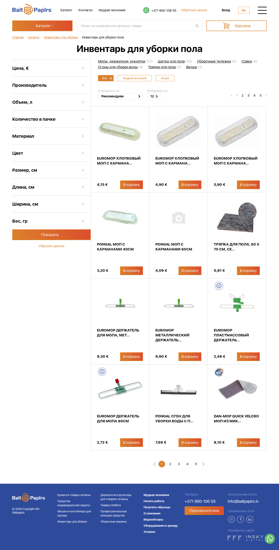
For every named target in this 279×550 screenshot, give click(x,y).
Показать (50, 234)
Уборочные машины (113, 521)
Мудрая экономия (112, 10)
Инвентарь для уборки (72, 521)
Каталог (66, 10)
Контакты (85, 10)
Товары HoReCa (110, 505)
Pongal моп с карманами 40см (115, 246)
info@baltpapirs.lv (243, 501)
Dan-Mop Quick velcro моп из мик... (236, 418)
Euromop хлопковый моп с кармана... (119, 160)
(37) (125, 61)
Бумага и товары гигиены (73, 495)
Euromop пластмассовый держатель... (231, 335)
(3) (217, 61)
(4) (249, 61)
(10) (175, 61)
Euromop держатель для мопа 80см (118, 418)
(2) (120, 67)
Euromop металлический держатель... (172, 335)
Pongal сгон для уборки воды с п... (174, 418)
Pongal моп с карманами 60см (173, 246)
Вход (226, 10)
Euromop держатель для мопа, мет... (118, 332)
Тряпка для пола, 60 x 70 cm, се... (236, 246)
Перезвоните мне (204, 510)
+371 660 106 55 (163, 10)
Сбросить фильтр (51, 246)
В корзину (131, 185)
